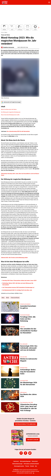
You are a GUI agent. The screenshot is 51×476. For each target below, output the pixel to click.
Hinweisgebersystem (19, 466)
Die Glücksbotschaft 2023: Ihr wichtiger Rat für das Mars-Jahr (17, 290)
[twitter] (30, 453)
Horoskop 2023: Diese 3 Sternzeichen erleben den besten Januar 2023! (19, 280)
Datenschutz (35, 461)
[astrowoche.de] (4, 2)
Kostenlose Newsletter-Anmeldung (25, 424)
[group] (19, 28)
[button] (20, 111)
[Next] (38, 28)
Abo (36, 466)
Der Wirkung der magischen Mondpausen (10, 112)
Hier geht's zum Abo (32, 439)
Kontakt (32, 466)
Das (8, 131)
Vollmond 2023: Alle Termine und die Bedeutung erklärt (14, 257)
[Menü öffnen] (49, 2)
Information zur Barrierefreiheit (31, 463)
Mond (7, 297)
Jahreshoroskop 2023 (14, 131)
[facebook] (25, 453)
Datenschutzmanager (17, 463)
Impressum (16, 461)
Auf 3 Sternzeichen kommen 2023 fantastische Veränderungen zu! (18, 287)
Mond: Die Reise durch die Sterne (8, 109)
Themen (27, 466)
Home (2, 32)
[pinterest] (21, 453)
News (6, 32)
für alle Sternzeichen (24, 131)
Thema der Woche (15, 297)
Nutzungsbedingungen (25, 461)
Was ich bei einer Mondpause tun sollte (10, 114)
